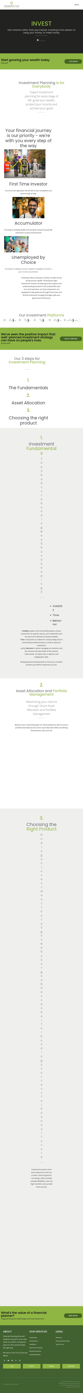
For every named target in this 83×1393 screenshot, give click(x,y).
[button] (3, 320)
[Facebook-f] (4, 1360)
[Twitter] (8, 1360)
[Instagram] (19, 1360)
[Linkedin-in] (12, 1360)
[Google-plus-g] (16, 1360)
